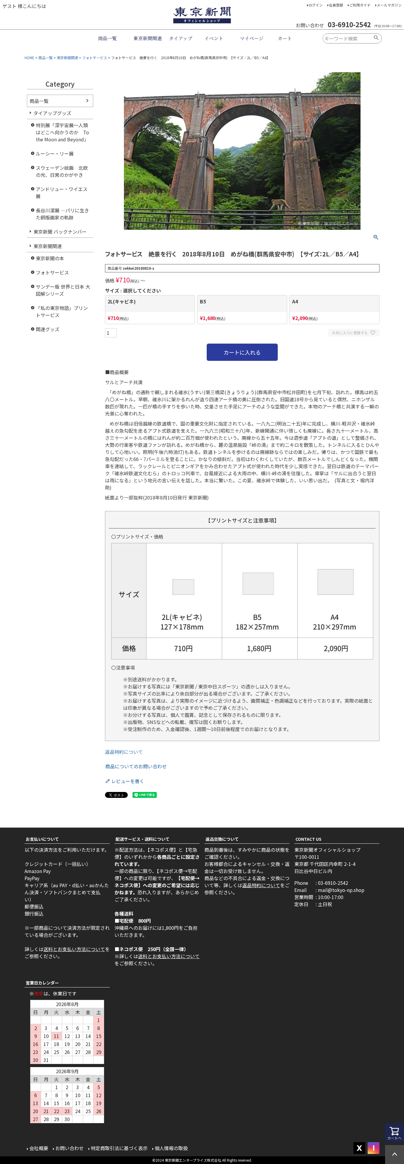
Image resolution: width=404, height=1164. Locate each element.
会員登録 (336, 4)
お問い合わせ (69, 1148)
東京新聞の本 (50, 258)
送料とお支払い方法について (74, 949)
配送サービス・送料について (142, 839)
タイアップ (180, 38)
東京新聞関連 (147, 38)
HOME (29, 57)
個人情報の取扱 (171, 1148)
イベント (213, 38)
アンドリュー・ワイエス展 (62, 192)
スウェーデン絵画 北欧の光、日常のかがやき (62, 171)
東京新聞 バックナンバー (60, 231)
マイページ (252, 38)
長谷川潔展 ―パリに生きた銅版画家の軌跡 (62, 214)
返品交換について (222, 839)
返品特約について (124, 751)
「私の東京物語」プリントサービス (62, 311)
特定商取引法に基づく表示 (119, 1148)
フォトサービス (94, 57)
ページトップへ (394, 1154)
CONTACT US (308, 839)
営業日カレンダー (42, 983)
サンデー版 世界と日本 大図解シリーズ (63, 290)
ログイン (315, 4)
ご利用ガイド (360, 4)
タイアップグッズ (52, 113)
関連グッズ (47, 329)
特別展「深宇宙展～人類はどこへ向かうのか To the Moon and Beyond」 (62, 132)
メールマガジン (389, 4)
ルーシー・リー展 (55, 153)
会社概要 (38, 1148)
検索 (376, 38)
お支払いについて (42, 839)
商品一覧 (107, 38)
